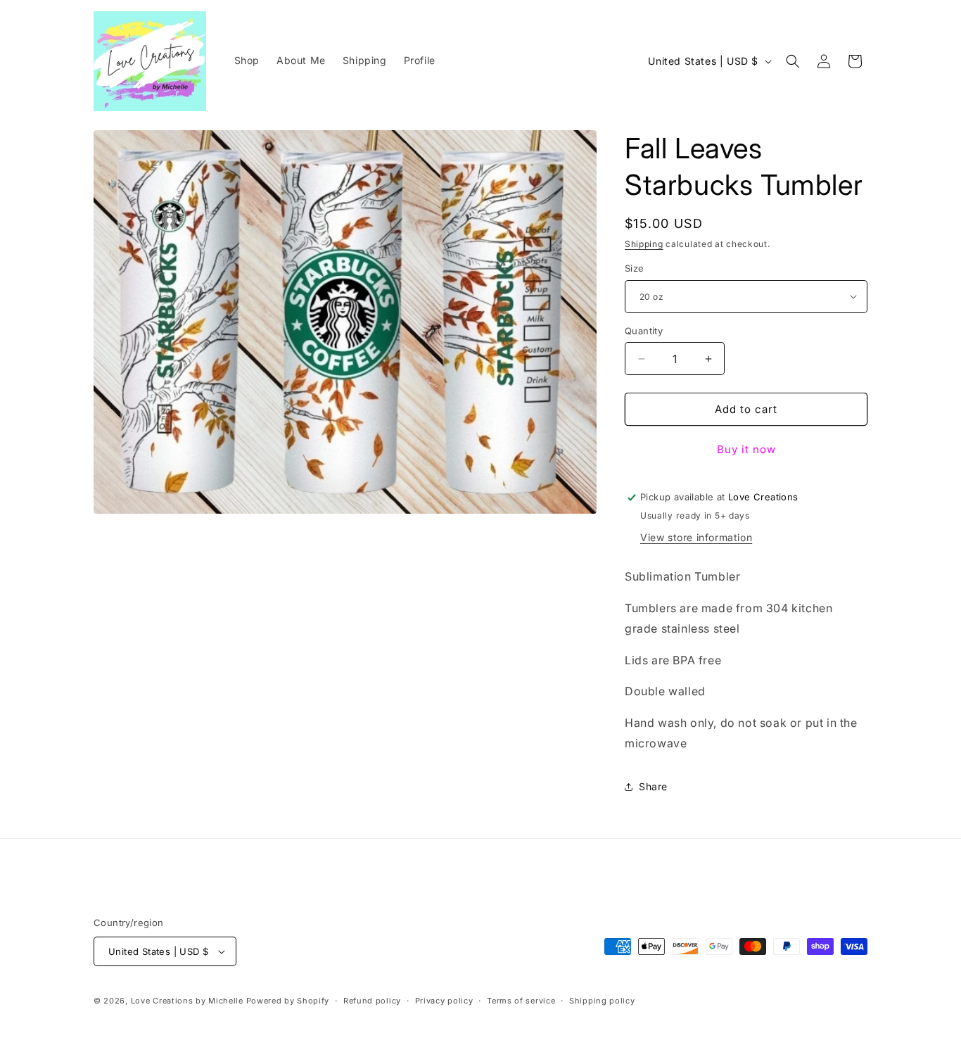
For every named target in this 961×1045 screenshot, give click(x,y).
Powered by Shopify (288, 1001)
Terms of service (521, 1001)
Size (634, 268)
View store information (696, 537)
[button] (792, 61)
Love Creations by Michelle (187, 1001)
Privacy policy (444, 1001)
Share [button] (653, 786)
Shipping (644, 244)
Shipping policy (602, 1001)
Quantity (644, 330)
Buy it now (746, 449)
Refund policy (372, 1001)
